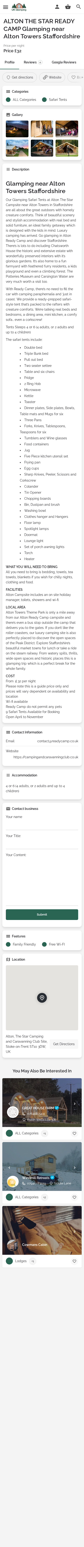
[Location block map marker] (42, 998)
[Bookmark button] (74, 1133)
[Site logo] (19, 7)
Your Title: (13, 836)
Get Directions (64, 1044)
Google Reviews (64, 62)
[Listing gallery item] (17, 129)
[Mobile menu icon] (5, 7)
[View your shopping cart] (68, 7)
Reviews (32, 62)
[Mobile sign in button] (57, 7)
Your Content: (16, 855)
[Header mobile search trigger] (79, 7)
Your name (14, 817)
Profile (9, 62)
